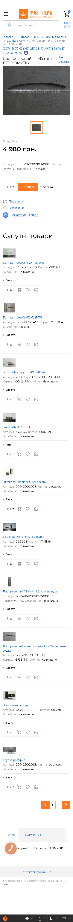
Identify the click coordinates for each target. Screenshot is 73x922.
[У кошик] (19, 289)
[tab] (11, 835)
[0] (66, 14)
